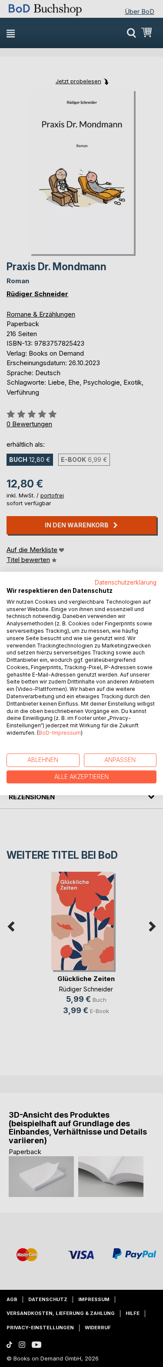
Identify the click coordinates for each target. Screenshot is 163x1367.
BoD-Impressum (60, 732)
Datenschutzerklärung (125, 582)
